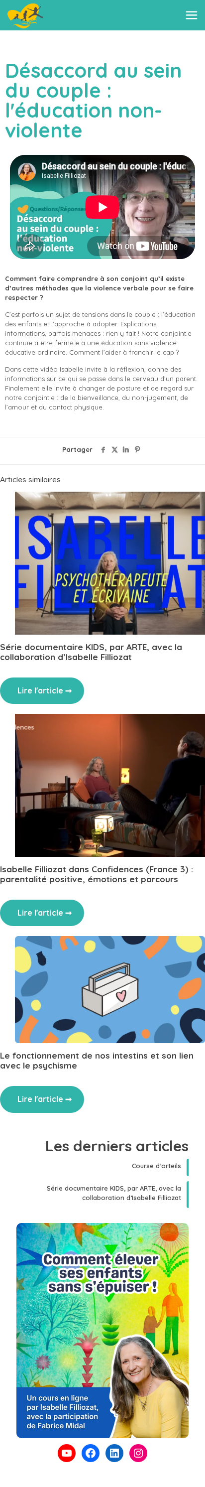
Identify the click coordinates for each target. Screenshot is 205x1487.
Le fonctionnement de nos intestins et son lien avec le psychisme (97, 1060)
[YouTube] (67, 1453)
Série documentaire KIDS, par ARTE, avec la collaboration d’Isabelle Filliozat (91, 652)
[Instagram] (138, 1453)
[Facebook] (91, 1453)
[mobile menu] (191, 14)
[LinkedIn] (114, 1453)
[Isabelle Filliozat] (25, 14)
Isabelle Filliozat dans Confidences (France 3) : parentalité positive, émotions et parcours (96, 874)
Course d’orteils (156, 1166)
